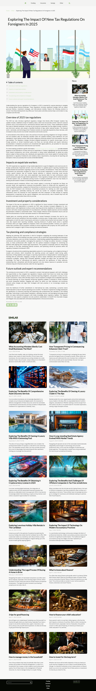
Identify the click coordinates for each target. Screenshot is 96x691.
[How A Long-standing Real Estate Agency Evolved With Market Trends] (68, 421)
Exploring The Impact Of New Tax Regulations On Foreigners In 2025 (80, 123)
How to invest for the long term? (62, 657)
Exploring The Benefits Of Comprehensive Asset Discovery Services (80, 172)
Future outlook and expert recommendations (21, 99)
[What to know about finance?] (68, 556)
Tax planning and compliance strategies (20, 96)
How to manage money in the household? (26, 657)
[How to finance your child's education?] (68, 600)
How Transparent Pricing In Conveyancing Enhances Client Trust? (80, 147)
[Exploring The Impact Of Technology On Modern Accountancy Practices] (68, 511)
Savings (53, 3)
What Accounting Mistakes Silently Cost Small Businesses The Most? (80, 98)
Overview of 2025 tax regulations (18, 86)
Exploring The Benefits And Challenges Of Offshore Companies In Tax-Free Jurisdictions (68, 481)
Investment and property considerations (20, 92)
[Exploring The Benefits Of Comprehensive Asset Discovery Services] (80, 163)
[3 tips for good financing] (28, 600)
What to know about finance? (61, 570)
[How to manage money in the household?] (28, 643)
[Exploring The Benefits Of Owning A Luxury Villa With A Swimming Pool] (28, 421)
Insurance (43, 3)
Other (61, 3)
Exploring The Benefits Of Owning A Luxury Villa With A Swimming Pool (27, 437)
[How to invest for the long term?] (68, 643)
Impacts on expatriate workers (17, 89)
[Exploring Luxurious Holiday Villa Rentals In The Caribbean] (28, 511)
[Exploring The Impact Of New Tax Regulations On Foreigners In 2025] (80, 114)
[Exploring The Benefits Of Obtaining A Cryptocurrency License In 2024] (28, 466)
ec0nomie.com (76, 682)
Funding (33, 3)
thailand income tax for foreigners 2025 (46, 148)
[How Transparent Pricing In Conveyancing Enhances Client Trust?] (80, 139)
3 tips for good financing (19, 614)
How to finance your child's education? (65, 614)
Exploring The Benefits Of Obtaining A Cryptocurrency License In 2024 (25, 481)
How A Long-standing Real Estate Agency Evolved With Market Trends (66, 437)
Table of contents (15, 82)
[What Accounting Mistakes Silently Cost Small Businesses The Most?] (80, 88)
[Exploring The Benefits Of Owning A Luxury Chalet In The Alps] (68, 377)
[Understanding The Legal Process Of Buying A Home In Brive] (28, 556)
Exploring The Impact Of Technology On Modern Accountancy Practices (65, 526)
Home (8, 11)
